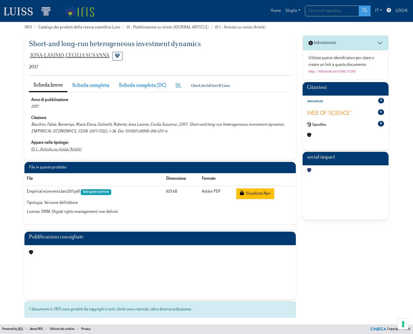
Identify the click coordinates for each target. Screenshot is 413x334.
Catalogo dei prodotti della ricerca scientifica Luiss (79, 27)
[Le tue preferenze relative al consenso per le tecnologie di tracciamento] (403, 324)
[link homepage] (29, 11)
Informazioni (324, 43)
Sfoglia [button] (291, 11)
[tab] (178, 86)
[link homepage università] (79, 11)
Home (276, 11)
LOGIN (401, 11)
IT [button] (377, 11)
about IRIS (36, 329)
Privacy (85, 329)
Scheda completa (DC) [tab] (142, 85)
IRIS (28, 27)
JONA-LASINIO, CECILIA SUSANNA (69, 55)
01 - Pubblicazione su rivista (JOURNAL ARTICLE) (167, 27)
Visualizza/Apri (257, 193)
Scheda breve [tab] (48, 85)
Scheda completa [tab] (90, 85)
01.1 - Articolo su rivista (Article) (240, 27)
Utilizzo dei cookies (62, 329)
